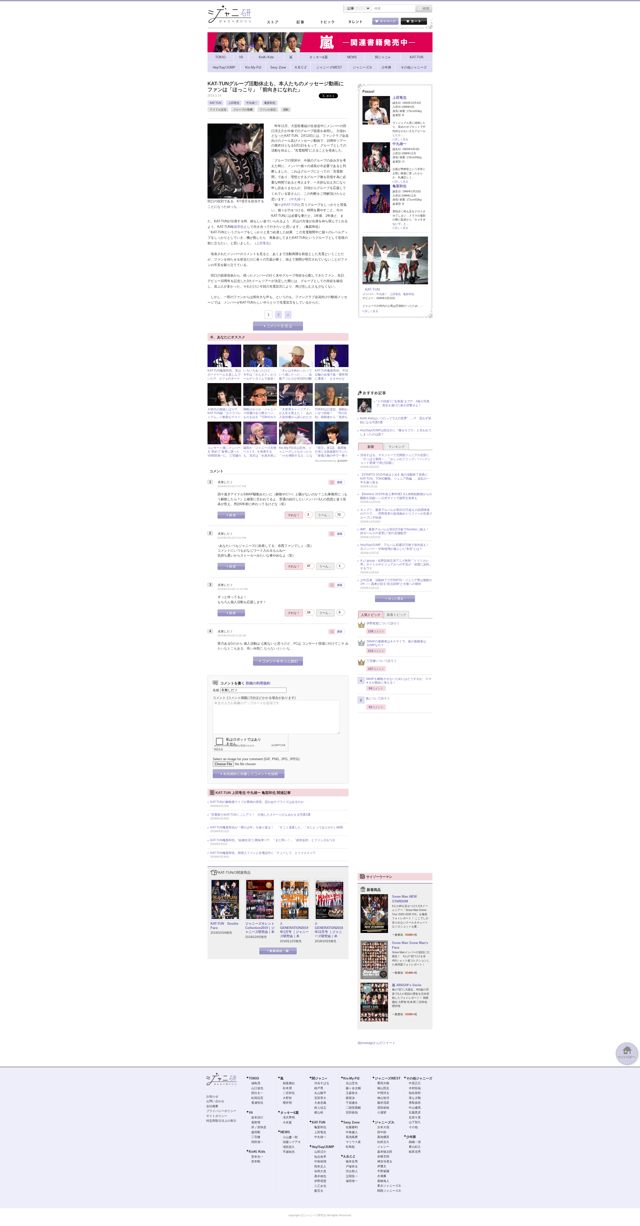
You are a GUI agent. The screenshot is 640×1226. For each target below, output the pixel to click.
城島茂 (255, 1083)
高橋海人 (383, 1181)
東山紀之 (415, 1146)
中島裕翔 (320, 1161)
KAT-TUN (215, 102)
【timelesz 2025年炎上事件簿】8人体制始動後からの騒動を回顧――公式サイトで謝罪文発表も (396, 496)
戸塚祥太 (352, 1166)
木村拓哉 (415, 1088)
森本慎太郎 (384, 1151)
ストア (272, 22)
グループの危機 (242, 109)
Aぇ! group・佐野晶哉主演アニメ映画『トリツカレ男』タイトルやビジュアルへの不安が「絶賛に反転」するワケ (396, 564)
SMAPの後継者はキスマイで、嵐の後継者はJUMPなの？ (396, 643)
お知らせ (212, 1096)
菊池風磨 (352, 1137)
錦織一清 (415, 1142)
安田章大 (320, 1098)
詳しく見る (401, 139)
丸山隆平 (320, 1093)
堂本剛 (255, 1161)
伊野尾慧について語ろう (383, 623)
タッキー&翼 (289, 1112)
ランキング (396, 447)
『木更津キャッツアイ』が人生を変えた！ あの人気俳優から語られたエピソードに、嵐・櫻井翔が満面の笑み (295, 417)
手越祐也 (289, 1151)
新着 (371, 447)
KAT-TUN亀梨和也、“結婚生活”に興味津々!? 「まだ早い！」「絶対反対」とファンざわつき (272, 840)
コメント (219, 698)
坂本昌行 (257, 1117)
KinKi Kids (257, 1151)
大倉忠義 (320, 1102)
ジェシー (383, 1146)
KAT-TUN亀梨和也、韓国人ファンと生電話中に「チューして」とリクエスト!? (262, 853)
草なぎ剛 (415, 1098)
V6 (251, 1112)
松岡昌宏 (257, 1098)
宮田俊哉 (352, 1112)
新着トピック (396, 615)
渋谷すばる (321, 1083)
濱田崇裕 (383, 1107)
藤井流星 (383, 1102)
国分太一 (257, 1093)
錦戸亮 (318, 1088)
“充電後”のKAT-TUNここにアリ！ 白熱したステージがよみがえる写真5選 (260, 814)
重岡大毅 (383, 1083)
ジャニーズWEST (387, 1078)
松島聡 (350, 1146)
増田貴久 (289, 1147)
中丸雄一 (251, 102)
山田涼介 (320, 1151)
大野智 (287, 1098)
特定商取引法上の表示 (221, 1120)
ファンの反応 (268, 109)
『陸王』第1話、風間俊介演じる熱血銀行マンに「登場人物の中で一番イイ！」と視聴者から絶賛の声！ (331, 455)
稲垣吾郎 (415, 1093)
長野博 (255, 1122)
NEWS (285, 1132)
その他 (413, 1127)
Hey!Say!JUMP (323, 1147)
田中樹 (381, 1132)
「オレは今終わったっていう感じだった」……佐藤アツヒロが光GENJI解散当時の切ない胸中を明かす (295, 378)
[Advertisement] (395, 355)
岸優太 (381, 1166)
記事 (300, 22)
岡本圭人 (320, 1166)
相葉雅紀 (289, 1083)
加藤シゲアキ (292, 1142)
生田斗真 (415, 1117)
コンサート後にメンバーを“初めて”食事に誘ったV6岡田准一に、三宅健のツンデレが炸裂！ (224, 453)
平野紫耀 (383, 1171)
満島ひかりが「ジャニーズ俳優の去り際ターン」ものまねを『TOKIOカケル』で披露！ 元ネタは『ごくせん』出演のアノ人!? (259, 419)
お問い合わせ (215, 1101)
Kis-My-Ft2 (351, 1078)
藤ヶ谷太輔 (353, 1088)
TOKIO (254, 1078)
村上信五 (320, 1107)
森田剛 (255, 1132)
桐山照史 (383, 1088)
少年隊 (411, 1137)
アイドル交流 (218, 109)
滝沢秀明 (289, 1117)
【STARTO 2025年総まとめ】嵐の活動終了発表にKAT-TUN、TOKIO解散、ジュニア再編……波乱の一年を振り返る (395, 478)
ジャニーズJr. (385, 1122)
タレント (355, 22)
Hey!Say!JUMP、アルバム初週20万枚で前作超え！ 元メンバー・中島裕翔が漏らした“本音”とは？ (396, 547)
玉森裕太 (352, 1093)
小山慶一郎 (290, 1137)
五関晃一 (352, 1176)
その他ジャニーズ (419, 1078)
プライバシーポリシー (221, 1111)
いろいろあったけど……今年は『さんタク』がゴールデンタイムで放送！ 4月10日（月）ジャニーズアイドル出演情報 (261, 378)
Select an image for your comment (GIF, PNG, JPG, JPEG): (256, 759)
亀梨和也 (269, 102)
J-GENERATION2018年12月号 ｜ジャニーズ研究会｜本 (329, 930)
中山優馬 (415, 1107)
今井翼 (287, 1122)
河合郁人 (352, 1171)
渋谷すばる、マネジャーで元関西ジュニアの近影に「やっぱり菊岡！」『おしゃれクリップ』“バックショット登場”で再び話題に (395, 459)
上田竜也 (233, 102)
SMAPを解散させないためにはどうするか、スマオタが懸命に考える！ (398, 681)
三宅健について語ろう (381, 661)
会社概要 (212, 1106)
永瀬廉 (381, 1176)
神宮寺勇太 (384, 1161)
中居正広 (415, 1083)
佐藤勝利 (352, 1127)
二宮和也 (289, 1093)
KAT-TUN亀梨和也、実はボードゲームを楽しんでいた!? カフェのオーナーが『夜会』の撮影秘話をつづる (224, 378)
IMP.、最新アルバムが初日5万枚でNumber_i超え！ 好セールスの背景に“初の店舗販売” (396, 531)
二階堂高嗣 (353, 1107)
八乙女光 (320, 1186)
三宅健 (255, 1137)
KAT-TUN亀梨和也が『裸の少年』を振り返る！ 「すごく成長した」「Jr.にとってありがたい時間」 (278, 827)
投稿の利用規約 (258, 683)
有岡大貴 (320, 1171)
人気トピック (370, 615)
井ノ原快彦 (258, 1127)
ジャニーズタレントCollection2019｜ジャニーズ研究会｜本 (259, 928)
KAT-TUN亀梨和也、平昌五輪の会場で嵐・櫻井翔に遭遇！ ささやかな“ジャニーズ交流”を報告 (331, 376)
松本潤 (287, 1088)
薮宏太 (318, 1190)
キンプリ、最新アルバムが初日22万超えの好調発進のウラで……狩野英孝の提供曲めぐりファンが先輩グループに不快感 (396, 513)
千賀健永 (352, 1102)
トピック (327, 22)
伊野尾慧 (320, 1181)
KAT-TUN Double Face (224, 926)
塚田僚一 (352, 1181)
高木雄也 (320, 1176)
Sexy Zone (351, 1122)
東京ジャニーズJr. (389, 1185)
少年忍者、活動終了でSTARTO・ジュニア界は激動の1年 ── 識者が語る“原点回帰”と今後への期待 (396, 582)
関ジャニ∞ (319, 1078)
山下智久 (415, 1122)
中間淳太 (383, 1093)
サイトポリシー (216, 1116)
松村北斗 (383, 1142)
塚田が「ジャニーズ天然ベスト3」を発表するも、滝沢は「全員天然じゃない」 (259, 453)
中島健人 (352, 1132)
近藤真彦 (415, 1112)
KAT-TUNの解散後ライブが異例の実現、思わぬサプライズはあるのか (257, 802)
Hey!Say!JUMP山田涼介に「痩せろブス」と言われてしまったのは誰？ (396, 432)
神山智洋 (383, 1098)
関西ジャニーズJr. (389, 1190)
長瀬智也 (257, 1102)
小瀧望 (381, 1112)
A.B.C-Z (349, 1156)
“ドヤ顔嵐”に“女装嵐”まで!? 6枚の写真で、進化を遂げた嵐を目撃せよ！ (403, 403)
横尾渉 (350, 1098)
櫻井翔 (287, 1102)
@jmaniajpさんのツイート (377, 1043)
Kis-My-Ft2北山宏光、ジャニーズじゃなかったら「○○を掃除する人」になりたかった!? (295, 453)
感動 (285, 109)
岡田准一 (257, 1142)
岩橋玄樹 (383, 1156)
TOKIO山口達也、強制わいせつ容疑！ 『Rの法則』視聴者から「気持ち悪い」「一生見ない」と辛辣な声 (331, 417)
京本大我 (383, 1127)
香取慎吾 (415, 1102)
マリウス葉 (353, 1142)
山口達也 (257, 1088)
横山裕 (318, 1112)
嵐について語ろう (378, 698)
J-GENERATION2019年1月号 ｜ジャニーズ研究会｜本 (294, 930)
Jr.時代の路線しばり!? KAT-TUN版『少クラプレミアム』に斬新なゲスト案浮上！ (224, 415)
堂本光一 (257, 1156)
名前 (216, 690)
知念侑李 (320, 1156)
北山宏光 (352, 1083)
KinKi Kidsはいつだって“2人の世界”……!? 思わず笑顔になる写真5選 (395, 420)
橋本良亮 (352, 1161)
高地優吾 (383, 1137)
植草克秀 (415, 1151)
